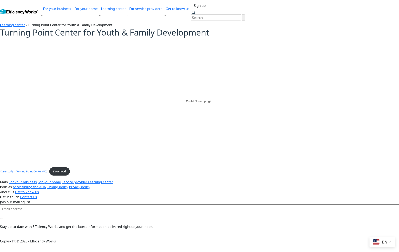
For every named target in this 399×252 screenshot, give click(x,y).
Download (59, 171)
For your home (86, 8)
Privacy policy (79, 187)
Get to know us (178, 8)
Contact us (28, 197)
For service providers (145, 8)
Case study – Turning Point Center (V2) (23, 171)
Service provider (75, 182)
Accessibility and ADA (29, 187)
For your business (57, 8)
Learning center (113, 8)
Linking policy (57, 187)
